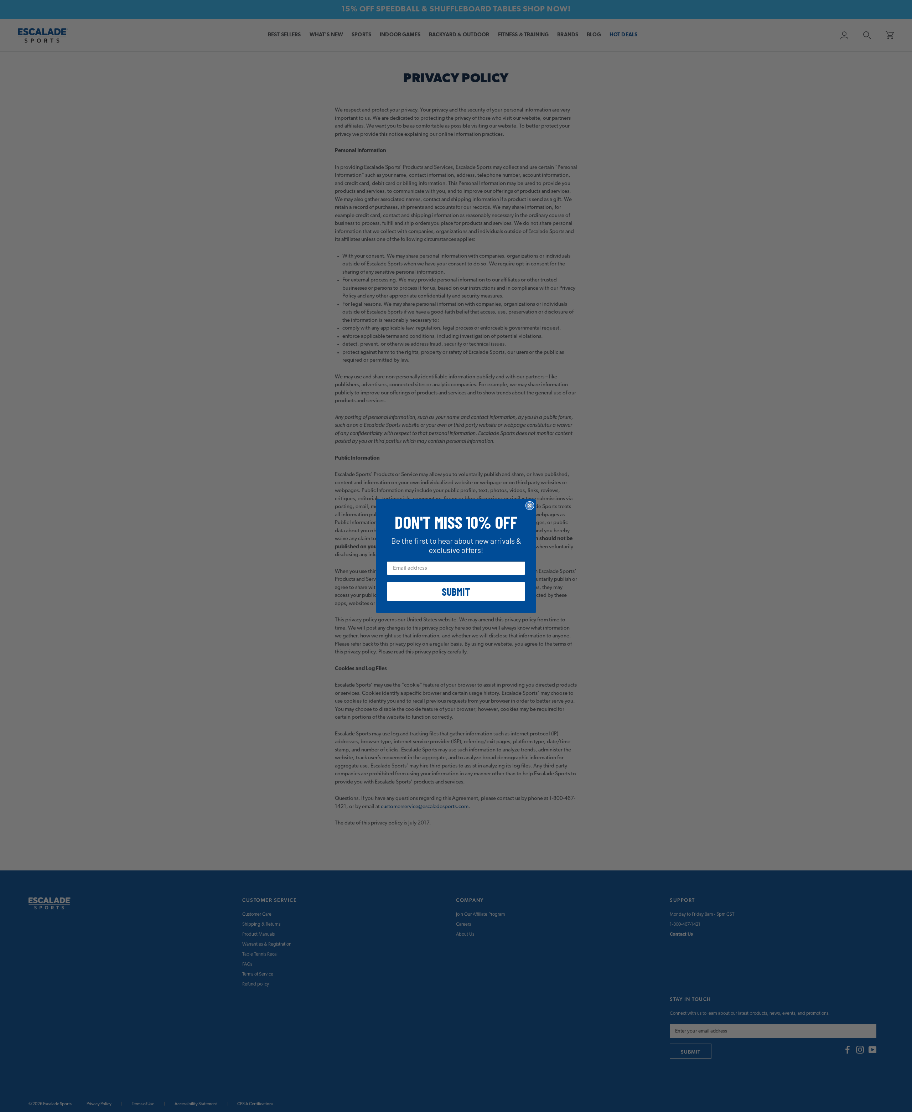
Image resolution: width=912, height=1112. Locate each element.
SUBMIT (456, 591)
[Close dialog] (529, 505)
